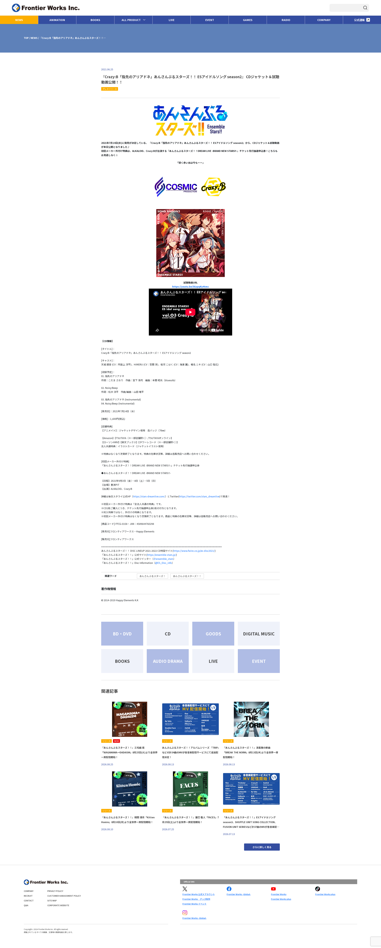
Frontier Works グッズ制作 (196, 899)
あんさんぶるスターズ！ (152, 576)
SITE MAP (52, 900)
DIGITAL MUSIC (259, 634)
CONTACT (29, 900)
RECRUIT (28, 895)
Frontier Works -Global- (239, 894)
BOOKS (95, 20)
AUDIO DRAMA (168, 661)
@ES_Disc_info (163, 563)
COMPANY (324, 20)
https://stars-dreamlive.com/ (149, 496)
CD (168, 634)
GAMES (247, 20)
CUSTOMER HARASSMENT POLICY (64, 895)
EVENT (209, 20)
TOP (26, 38)
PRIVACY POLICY (55, 890)
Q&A (26, 905)
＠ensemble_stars (163, 559)
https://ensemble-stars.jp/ (161, 554)
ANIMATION (57, 20)
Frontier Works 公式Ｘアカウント (198, 894)
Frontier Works (278, 894)
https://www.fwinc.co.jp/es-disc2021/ (194, 550)
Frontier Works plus (281, 899)
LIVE (171, 20)
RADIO (286, 20)
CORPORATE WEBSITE (58, 905)
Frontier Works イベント (194, 903)
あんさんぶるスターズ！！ (187, 576)
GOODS (213, 634)
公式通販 (359, 20)
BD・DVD (122, 634)
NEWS (19, 20)
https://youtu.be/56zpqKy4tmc (190, 286)
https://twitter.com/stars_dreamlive (199, 496)
